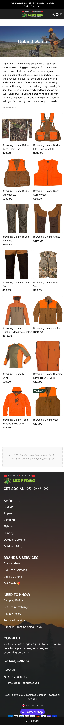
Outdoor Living (13, 546)
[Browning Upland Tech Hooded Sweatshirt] (17, 401)
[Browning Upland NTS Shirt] (17, 356)
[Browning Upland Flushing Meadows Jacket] (17, 310)
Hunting (9, 533)
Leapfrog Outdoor (36, 694)
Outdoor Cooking (14, 539)
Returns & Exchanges (17, 607)
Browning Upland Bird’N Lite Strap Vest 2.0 (46, 147)
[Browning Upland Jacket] (48, 310)
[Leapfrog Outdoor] (32, 14)
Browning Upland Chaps (46, 236)
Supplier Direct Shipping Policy (23, 626)
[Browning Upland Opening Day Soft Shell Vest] (48, 356)
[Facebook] (29, 488)
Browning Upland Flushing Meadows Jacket (17, 330)
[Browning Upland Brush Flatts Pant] (17, 218)
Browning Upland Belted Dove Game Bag (16, 147)
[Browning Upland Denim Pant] (17, 264)
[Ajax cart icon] (57, 14)
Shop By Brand (13, 576)
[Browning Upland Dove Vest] (48, 264)
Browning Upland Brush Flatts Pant (15, 238)
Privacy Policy (12, 613)
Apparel (8, 513)
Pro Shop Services (15, 570)
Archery (9, 506)
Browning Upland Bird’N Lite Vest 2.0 (15, 192)
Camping (9, 519)
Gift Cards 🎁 (12, 583)
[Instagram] (35, 488)
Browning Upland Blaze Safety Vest (46, 192)
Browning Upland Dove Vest (46, 284)
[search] (53, 14)
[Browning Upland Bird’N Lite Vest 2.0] (17, 173)
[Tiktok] (40, 488)
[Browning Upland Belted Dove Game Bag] (17, 127)
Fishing (8, 526)
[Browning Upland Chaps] (48, 218)
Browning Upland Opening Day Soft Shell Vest (48, 375)
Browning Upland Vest (45, 419)
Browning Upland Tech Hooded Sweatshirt (15, 421)
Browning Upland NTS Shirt (14, 375)
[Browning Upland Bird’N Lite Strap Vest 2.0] (48, 127)
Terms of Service (14, 620)
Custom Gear (12, 563)
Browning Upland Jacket (47, 328)
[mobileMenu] (5, 14)
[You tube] (46, 488)
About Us (9, 669)
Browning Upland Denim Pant (16, 284)
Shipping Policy (13, 600)
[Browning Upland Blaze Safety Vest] (48, 173)
